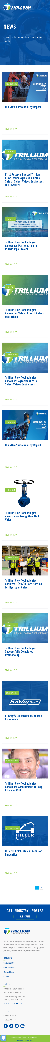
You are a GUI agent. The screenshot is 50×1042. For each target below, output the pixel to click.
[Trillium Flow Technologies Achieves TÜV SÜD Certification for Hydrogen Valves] (25, 560)
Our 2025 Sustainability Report (23, 107)
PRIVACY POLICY (29, 1040)
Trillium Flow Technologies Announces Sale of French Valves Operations (24, 313)
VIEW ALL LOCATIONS (11, 1003)
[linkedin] (22, 1026)
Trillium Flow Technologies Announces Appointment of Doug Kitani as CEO (24, 787)
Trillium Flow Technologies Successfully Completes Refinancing (21, 652)
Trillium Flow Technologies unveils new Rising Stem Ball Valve (22, 516)
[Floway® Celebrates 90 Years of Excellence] (25, 696)
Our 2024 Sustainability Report (23, 445)
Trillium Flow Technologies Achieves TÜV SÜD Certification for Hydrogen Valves (23, 584)
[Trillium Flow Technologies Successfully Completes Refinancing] (25, 628)
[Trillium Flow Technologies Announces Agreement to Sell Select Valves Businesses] (25, 358)
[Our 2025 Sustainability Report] (25, 87)
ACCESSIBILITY (20, 1040)
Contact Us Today (9, 1015)
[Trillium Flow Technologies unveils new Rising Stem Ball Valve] (25, 493)
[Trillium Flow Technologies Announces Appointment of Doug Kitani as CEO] (25, 764)
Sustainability (8, 963)
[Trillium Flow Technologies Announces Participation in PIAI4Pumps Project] (25, 222)
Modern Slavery (9, 972)
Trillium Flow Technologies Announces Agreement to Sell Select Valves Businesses (22, 381)
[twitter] (11, 1026)
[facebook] (5, 1026)
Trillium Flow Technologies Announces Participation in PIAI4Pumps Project (21, 246)
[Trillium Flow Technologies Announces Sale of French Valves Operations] (25, 290)
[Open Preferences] (3, 1038)
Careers (6, 976)
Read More (10, 129)
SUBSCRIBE (25, 916)
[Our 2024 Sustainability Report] (25, 425)
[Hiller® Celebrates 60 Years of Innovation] (25, 831)
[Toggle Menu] (44, 8)
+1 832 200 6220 (9, 1019)
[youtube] (17, 1026)
